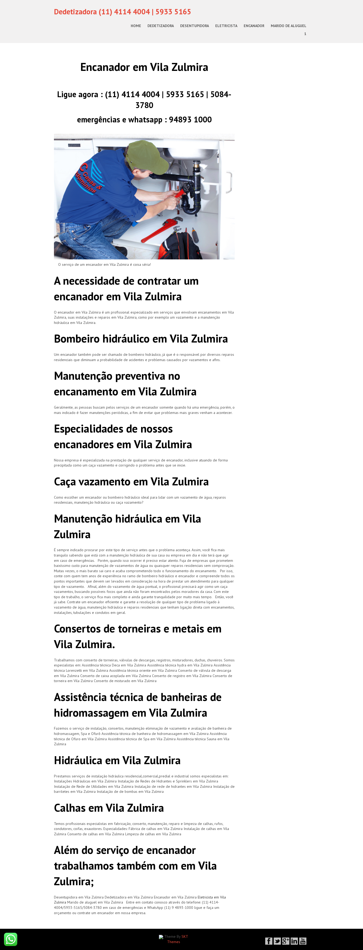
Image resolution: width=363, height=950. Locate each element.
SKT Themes (177, 939)
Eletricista (226, 25)
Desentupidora (194, 25)
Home (136, 25)
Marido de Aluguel (288, 25)
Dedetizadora (160, 25)
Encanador (254, 25)
